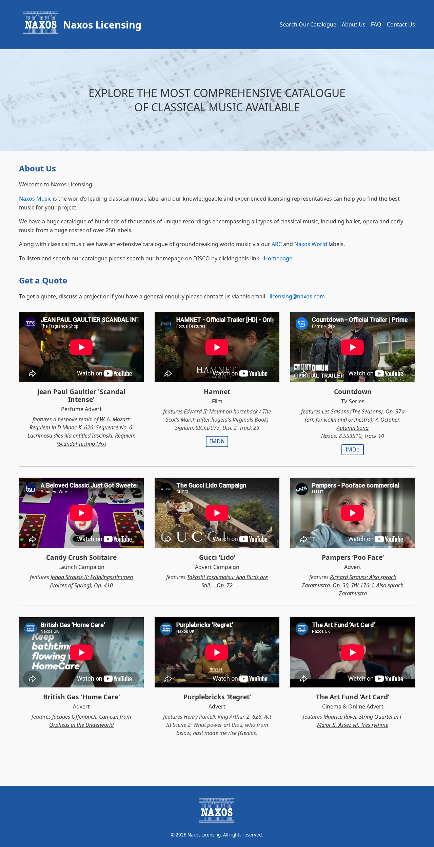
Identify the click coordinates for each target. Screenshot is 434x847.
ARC (277, 244)
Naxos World (310, 244)
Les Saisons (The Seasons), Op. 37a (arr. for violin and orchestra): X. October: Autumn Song (355, 419)
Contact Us (401, 24)
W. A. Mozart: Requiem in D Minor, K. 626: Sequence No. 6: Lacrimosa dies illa (80, 427)
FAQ (376, 24)
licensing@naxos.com (297, 296)
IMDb (217, 441)
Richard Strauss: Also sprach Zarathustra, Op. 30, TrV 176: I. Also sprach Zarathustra (352, 585)
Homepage (278, 258)
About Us (354, 24)
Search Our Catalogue (308, 24)
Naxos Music (35, 198)
